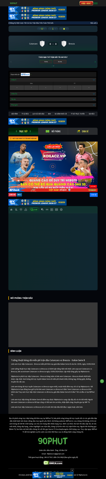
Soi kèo (91, 114)
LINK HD (12, 195)
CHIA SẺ (93, 195)
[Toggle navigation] (96, 3)
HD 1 (19, 195)
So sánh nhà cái (61, 114)
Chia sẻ (85, 131)
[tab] (23, 131)
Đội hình (14, 114)
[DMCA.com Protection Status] (53, 462)
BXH (49, 114)
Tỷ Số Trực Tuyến (78, 114)
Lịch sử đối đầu (38, 114)
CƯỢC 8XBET (86, 3)
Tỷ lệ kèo (25, 114)
